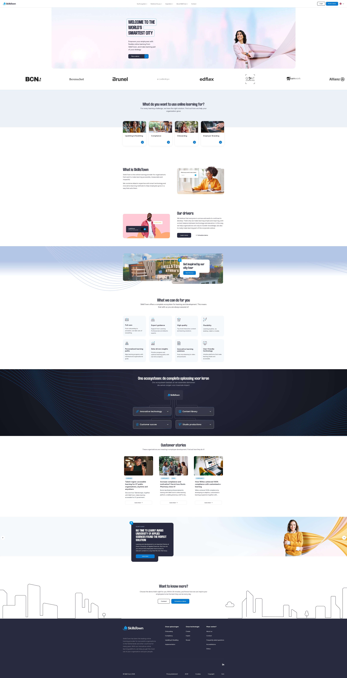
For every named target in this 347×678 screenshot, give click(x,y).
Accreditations (211, 644)
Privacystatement (172, 674)
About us (209, 631)
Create (188, 631)
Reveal (188, 640)
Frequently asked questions (215, 640)
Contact (193, 4)
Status (208, 649)
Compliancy (169, 636)
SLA (223, 674)
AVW (186, 674)
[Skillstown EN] (9, 3)
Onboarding (169, 631)
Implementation (170, 644)
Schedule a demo (180, 601)
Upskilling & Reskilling (171, 640)
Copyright (211, 674)
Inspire (188, 636)
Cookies (198, 674)
